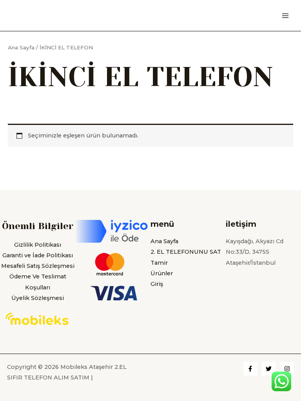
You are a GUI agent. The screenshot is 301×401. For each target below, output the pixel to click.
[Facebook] (250, 369)
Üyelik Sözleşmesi (37, 298)
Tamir (159, 262)
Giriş (156, 283)
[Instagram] (287, 369)
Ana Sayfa (21, 47)
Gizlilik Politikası (37, 244)
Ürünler (161, 273)
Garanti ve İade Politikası (37, 255)
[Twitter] (269, 369)
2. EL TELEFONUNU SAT (185, 251)
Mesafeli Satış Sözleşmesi (37, 265)
